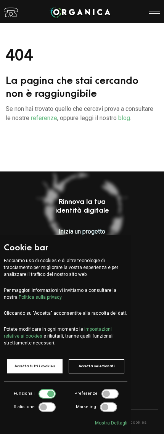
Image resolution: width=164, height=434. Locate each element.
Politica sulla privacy (40, 297)
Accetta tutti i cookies (34, 366)
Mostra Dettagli (111, 423)
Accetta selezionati (97, 366)
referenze (44, 118)
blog (124, 118)
